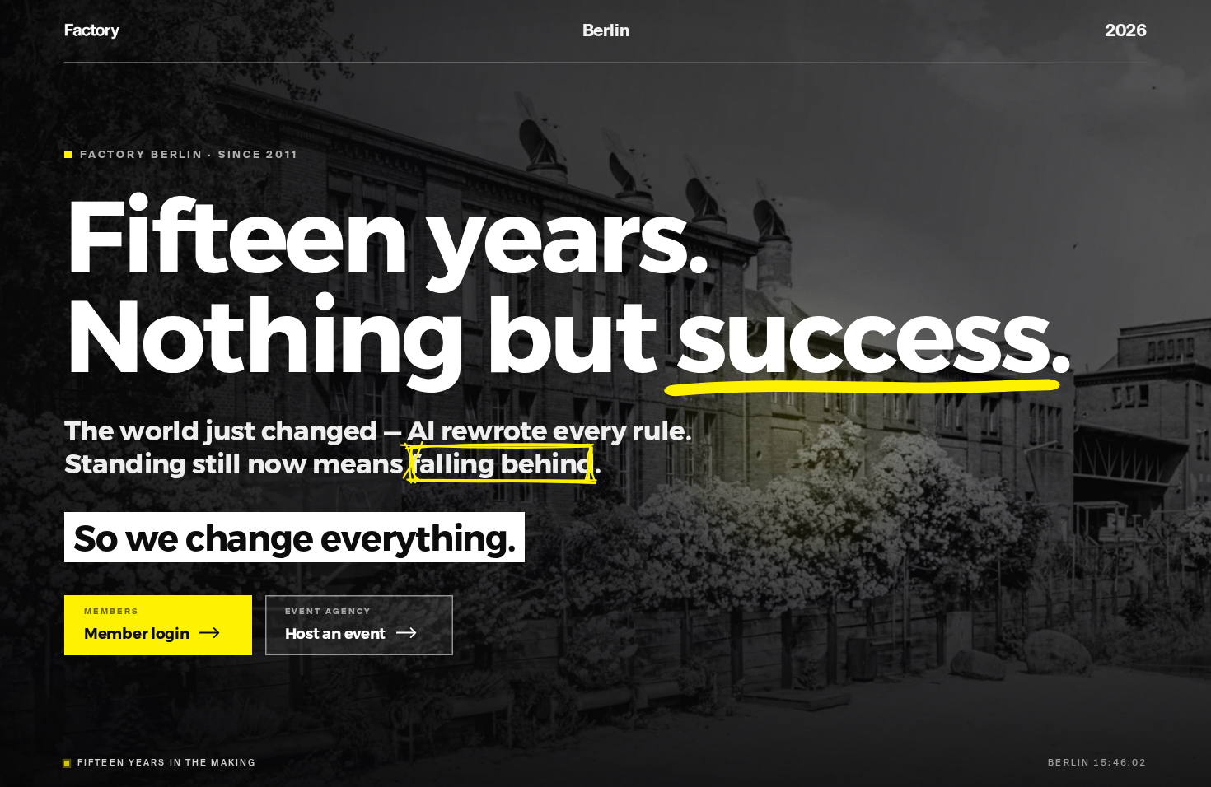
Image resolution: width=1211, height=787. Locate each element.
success (862, 331)
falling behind (502, 462)
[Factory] (93, 31)
